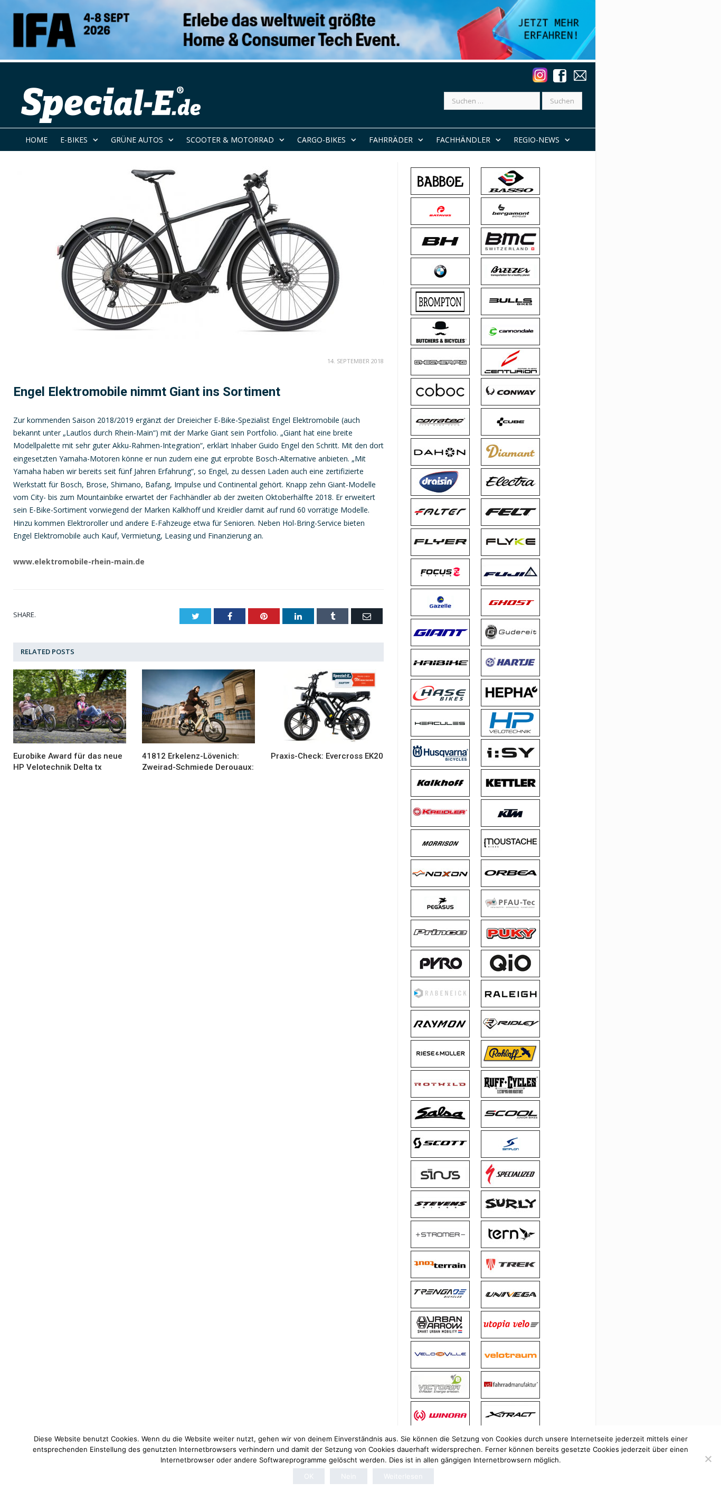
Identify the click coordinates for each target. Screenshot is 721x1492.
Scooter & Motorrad (230, 140)
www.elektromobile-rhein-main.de (79, 561)
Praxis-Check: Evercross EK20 (327, 756)
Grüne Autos (137, 140)
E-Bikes (74, 140)
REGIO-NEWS (536, 140)
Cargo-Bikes (321, 140)
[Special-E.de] (112, 104)
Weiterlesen (403, 1476)
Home (36, 140)
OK (309, 1476)
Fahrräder (391, 140)
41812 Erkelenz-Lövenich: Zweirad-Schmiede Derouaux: (198, 761)
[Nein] (708, 1458)
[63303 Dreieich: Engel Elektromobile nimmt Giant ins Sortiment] (198, 252)
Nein (348, 1476)
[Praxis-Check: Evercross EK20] (327, 706)
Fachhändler (463, 140)
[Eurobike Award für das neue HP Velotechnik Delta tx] (69, 706)
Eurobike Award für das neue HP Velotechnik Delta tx (67, 761)
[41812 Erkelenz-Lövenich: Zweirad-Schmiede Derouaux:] (198, 706)
